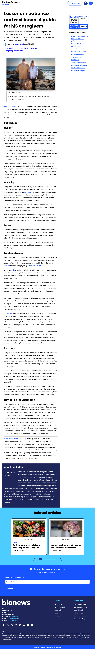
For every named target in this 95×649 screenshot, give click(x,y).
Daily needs (9, 48)
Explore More (78, 600)
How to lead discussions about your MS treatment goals (79, 49)
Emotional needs (22, 48)
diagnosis (27, 192)
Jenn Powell (19, 44)
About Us (57, 600)
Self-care (34, 48)
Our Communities (60, 607)
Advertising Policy (80, 604)
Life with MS (8, 314)
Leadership (58, 610)
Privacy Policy (79, 613)
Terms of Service (80, 616)
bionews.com (13, 616)
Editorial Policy (79, 610)
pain (13, 270)
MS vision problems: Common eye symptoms (78, 57)
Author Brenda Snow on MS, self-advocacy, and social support (79, 65)
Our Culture (58, 604)
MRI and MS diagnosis (79, 71)
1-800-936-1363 (12, 620)
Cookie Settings (79, 619)
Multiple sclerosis (10, 107)
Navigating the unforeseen (14, 51)
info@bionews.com (13, 618)
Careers (56, 613)
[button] (74, 3)
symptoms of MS (36, 266)
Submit (10, 588)
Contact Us (58, 616)
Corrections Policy (80, 607)
